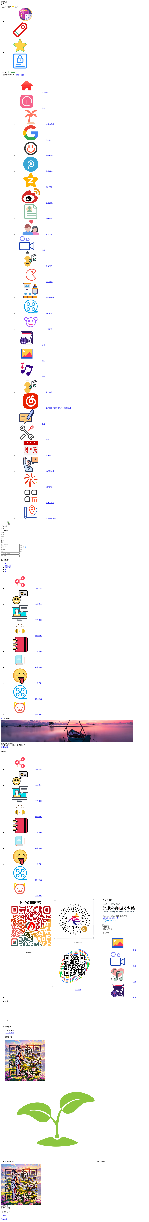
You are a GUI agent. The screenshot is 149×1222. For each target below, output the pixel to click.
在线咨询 (4, 1219)
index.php (8, 566)
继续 (2, 747)
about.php (8, 567)
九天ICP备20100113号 (110, 918)
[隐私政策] (20, 68)
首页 (2, 718)
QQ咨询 (3, 1215)
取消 (6, 747)
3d (5, 571)
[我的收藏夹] (20, 52)
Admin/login (9, 564)
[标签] (20, 37)
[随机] (25, 21)
